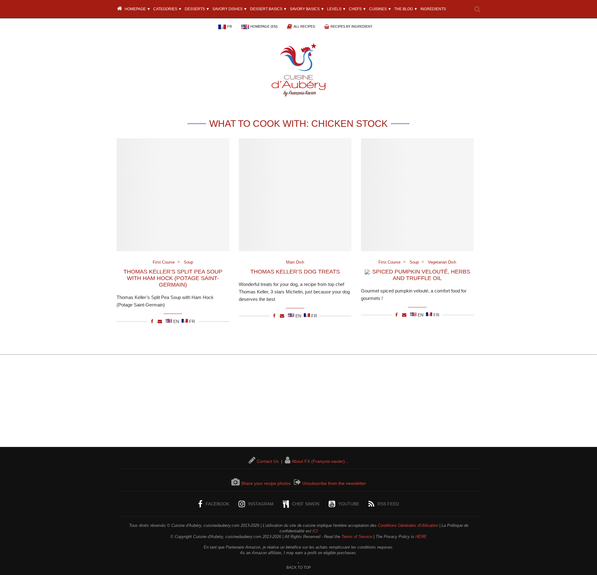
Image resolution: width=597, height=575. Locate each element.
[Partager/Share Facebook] (152, 321)
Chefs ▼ (357, 9)
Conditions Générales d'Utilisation (408, 525)
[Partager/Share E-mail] (160, 321)
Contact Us (268, 461)
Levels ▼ (336, 9)
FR (229, 26)
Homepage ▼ (137, 9)
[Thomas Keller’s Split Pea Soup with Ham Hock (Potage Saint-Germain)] (173, 194)
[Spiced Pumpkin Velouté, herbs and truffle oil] (417, 194)
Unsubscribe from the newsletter (334, 483)
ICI (315, 531)
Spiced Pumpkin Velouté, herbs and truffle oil (421, 275)
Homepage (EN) (264, 26)
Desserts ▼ (197, 9)
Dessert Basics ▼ (268, 9)
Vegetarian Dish (442, 262)
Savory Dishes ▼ (229, 9)
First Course (164, 262)
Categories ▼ (167, 9)
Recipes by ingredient (352, 26)
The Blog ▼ (406, 9)
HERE (421, 536)
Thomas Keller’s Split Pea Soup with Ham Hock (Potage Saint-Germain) (172, 278)
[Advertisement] (298, 403)
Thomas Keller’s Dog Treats (295, 272)
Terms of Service (356, 536)
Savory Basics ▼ (307, 9)
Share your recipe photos (266, 483)
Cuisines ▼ (380, 9)
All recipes (304, 26)
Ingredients (433, 9)
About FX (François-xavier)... (320, 461)
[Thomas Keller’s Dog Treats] (295, 194)
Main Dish (295, 262)
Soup (188, 262)
